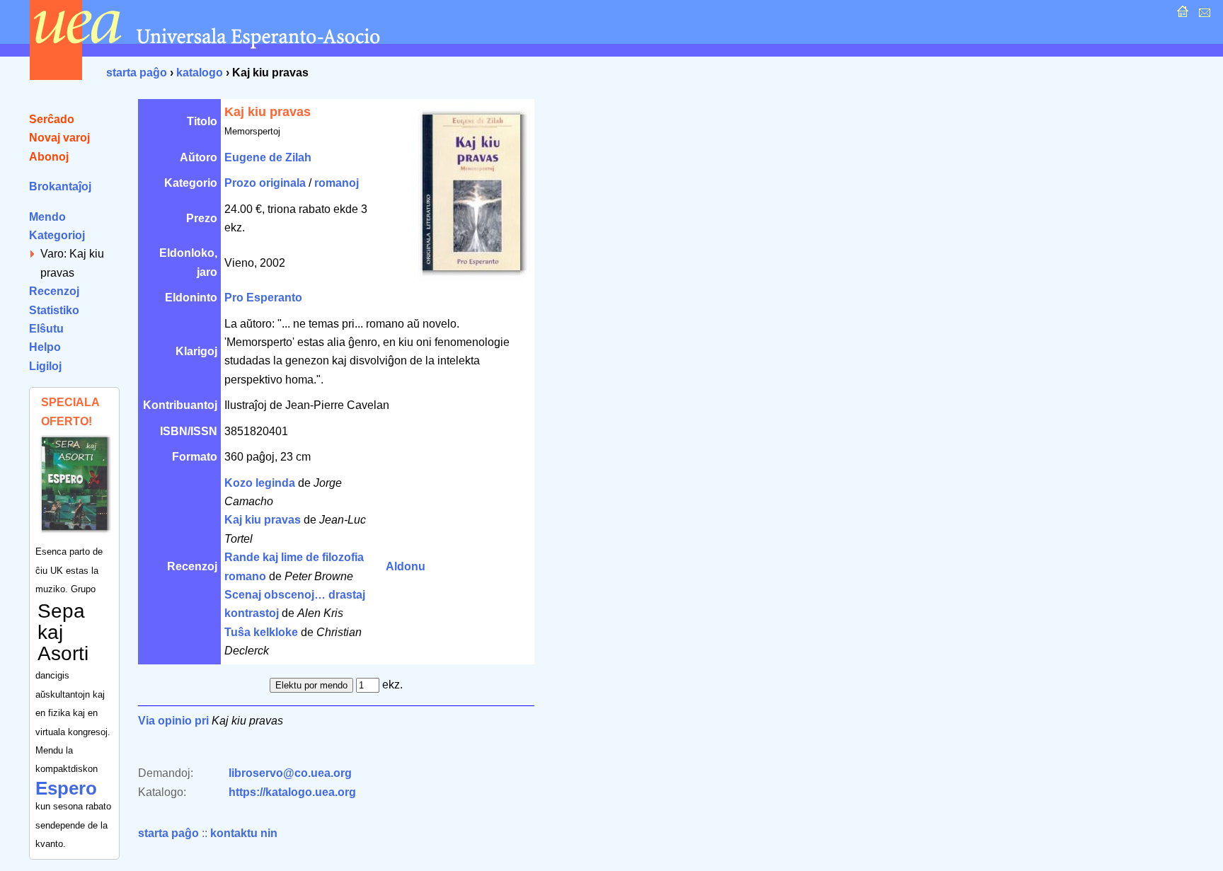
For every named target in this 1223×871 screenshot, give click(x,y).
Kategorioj (57, 235)
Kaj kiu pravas (262, 520)
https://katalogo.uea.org (292, 792)
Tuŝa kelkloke (261, 632)
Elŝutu (46, 329)
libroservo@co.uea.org (290, 773)
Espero (66, 788)
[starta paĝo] (1180, 15)
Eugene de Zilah (267, 157)
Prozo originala (265, 183)
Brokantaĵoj (60, 186)
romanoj (336, 183)
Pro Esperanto (263, 298)
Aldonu (405, 566)
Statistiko (54, 310)
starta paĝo (136, 73)
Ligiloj (45, 366)
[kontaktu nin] (1202, 15)
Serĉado (51, 119)
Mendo (47, 217)
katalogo (199, 73)
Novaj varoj (59, 138)
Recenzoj (54, 291)
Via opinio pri (173, 721)
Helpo (45, 347)
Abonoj (49, 157)
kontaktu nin (243, 833)
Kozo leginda (259, 483)
